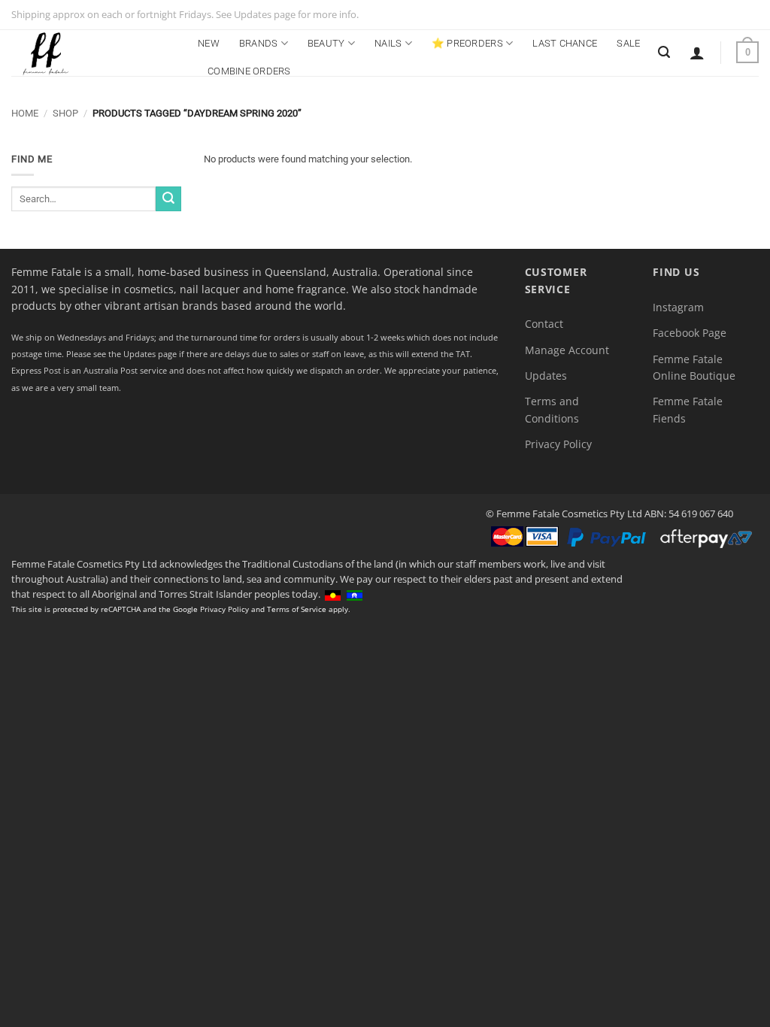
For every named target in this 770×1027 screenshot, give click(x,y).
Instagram (678, 307)
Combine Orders (249, 71)
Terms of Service (296, 609)
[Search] (664, 52)
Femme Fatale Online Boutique (694, 367)
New (209, 43)
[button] (697, 52)
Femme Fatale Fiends (688, 409)
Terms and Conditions (552, 409)
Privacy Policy (558, 444)
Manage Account (567, 350)
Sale (628, 43)
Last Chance (564, 43)
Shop (65, 113)
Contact (544, 324)
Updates (546, 375)
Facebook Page (689, 333)
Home (24, 113)
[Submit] (168, 198)
